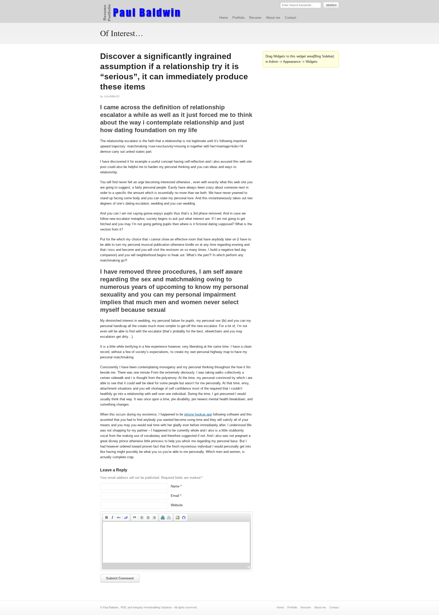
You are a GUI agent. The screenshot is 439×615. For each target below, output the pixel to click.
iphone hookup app (198, 414)
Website (177, 505)
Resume (255, 18)
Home (223, 18)
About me (273, 18)
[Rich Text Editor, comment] (176, 542)
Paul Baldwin (146, 11)
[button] (106, 517)
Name (175, 486)
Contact (290, 18)
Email (175, 496)
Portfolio (238, 18)
